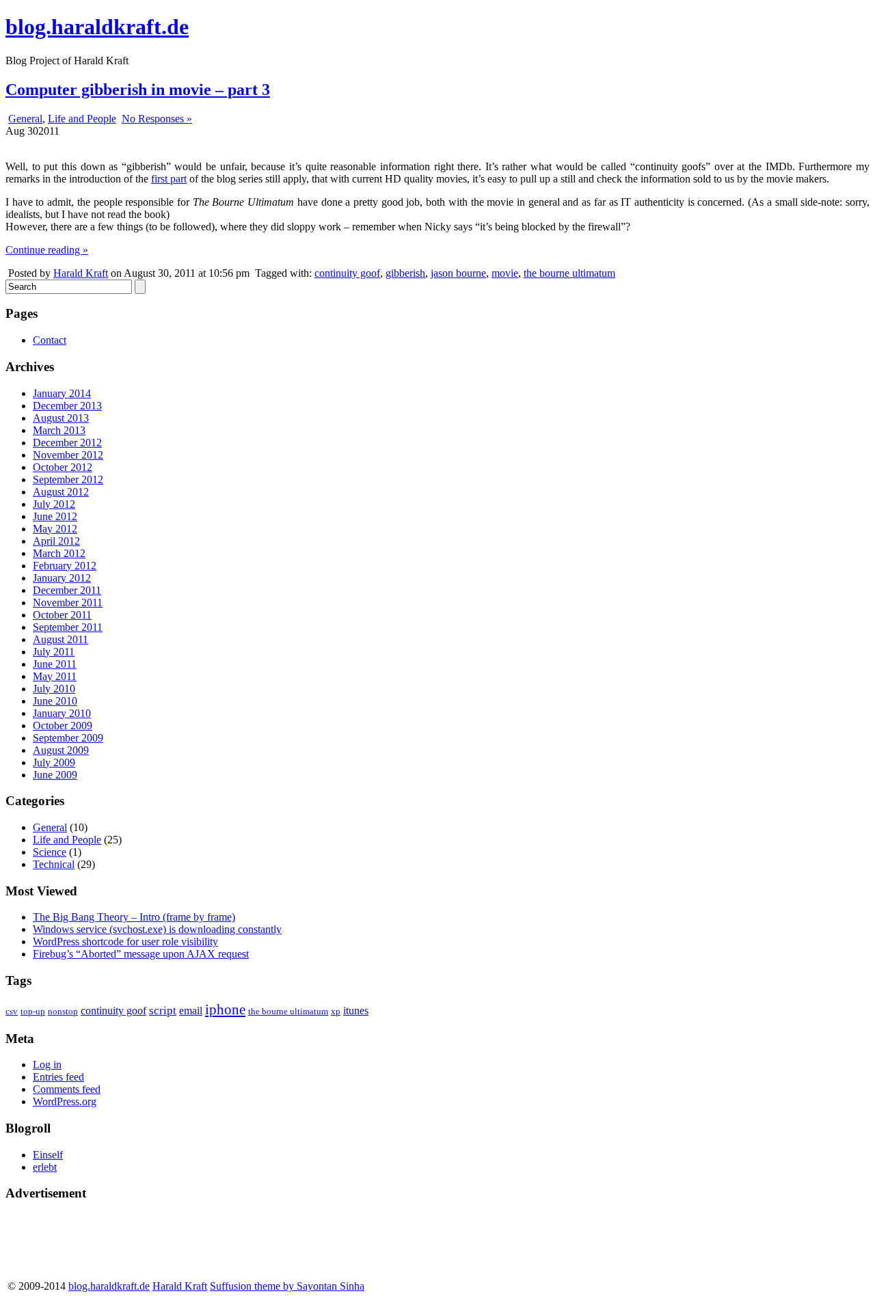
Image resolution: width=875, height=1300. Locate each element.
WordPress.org (64, 1101)
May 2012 (55, 528)
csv (11, 1011)
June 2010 (55, 701)
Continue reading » (46, 250)
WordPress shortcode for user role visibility (125, 941)
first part (169, 179)
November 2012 (68, 455)
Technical (54, 864)
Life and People (82, 118)
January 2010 (62, 713)
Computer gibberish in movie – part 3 (137, 89)
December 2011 (67, 590)
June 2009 (55, 775)
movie (505, 273)
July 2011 (54, 652)
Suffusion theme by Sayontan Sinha (287, 1286)
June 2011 (55, 664)
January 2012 (62, 578)
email (190, 1010)
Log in (47, 1064)
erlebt (45, 1167)
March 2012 (59, 553)
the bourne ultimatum (569, 273)
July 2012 (54, 504)
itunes (355, 1010)
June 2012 (55, 516)
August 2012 (61, 492)
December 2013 (67, 405)
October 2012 (62, 467)
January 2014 (62, 393)
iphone (225, 1009)
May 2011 (55, 676)
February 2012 (64, 565)
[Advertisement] (60, 1244)
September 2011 (68, 627)
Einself (48, 1155)
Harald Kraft (80, 273)
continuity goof (347, 273)
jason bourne (458, 273)
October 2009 (62, 725)
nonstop (63, 1011)
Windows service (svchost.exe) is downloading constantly (157, 929)
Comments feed (66, 1089)
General (25, 118)
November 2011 (68, 602)
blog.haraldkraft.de (97, 26)
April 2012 (56, 541)
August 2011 (60, 639)
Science (49, 852)
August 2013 (61, 418)
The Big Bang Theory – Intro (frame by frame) (134, 917)
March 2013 (59, 430)
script (162, 1010)
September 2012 (68, 479)
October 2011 (62, 615)
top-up (33, 1011)
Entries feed (58, 1077)
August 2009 (61, 750)
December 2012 (67, 442)
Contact (49, 340)
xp (335, 1011)
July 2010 (54, 688)
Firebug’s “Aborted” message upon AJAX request (141, 954)
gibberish (405, 273)
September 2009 (68, 738)
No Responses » (157, 118)
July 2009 (54, 762)
